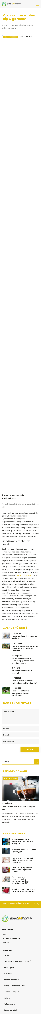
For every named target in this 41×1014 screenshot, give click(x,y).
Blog (4, 934)
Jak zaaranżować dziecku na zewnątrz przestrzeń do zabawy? (25, 649)
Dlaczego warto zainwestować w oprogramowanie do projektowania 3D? (21, 880)
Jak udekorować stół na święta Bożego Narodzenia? (24, 682)
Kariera (6, 998)
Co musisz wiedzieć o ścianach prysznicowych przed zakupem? (23, 661)
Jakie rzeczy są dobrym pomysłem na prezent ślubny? (22, 870)
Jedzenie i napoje (11, 992)
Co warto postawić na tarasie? (22, 672)
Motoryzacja (9, 1004)
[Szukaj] (36, 762)
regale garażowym (24, 575)
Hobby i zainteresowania (14, 986)
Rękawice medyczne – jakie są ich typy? (24, 851)
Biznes (6, 955)
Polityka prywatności (11, 938)
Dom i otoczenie (10, 37)
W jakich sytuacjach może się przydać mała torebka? (23, 890)
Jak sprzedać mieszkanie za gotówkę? (24, 637)
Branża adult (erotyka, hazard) (17, 961)
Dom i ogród (8, 967)
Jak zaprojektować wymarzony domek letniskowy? (20, 693)
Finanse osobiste (11, 980)
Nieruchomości (10, 1010)
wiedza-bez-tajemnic (14, 495)
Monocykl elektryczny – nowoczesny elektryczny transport (22, 841)
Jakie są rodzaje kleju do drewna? (16, 903)
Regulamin (6, 942)
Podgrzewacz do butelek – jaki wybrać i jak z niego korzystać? (23, 860)
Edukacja (7, 973)
